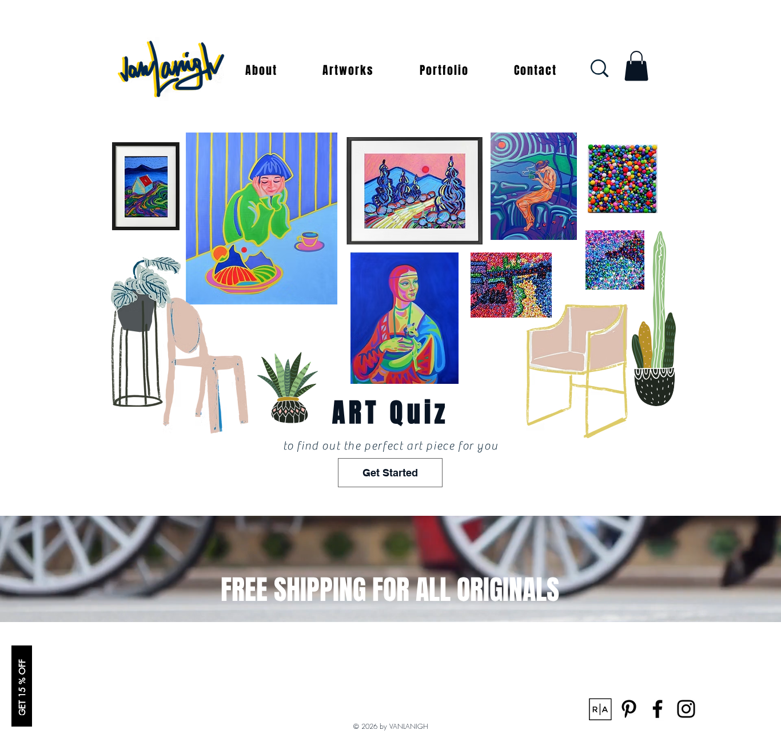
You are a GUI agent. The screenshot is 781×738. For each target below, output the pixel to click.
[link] (636, 66)
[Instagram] (686, 709)
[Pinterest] (629, 709)
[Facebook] (657, 709)
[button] (261, 70)
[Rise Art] (600, 709)
